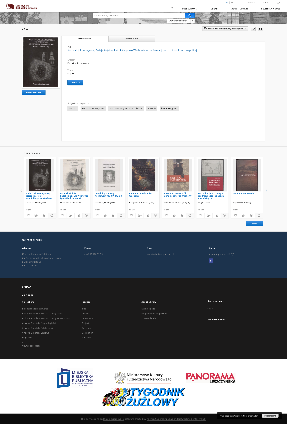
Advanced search (178, 20)
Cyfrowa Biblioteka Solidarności (37, 328)
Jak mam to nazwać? (243, 193)
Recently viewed (271, 8)
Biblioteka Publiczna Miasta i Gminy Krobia (42, 313)
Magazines (27, 337)
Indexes (214, 8)
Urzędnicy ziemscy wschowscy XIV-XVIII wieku (109, 194)
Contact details (149, 318)
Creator (85, 313)
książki (70, 73)
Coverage (86, 328)
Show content (33, 92)
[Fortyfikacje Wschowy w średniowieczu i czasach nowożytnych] (212, 175)
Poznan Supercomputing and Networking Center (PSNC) (176, 419)
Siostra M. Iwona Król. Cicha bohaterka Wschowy (177, 194)
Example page (148, 308)
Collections (189, 8)
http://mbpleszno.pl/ (219, 254)
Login (277, 2)
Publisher (86, 337)
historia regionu (169, 108)
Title (84, 308)
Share (265, 2)
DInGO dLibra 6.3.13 (113, 419)
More (254, 223)
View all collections (31, 345)
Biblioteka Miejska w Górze (35, 308)
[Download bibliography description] (36, 215)
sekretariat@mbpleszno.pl (160, 254)
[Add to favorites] (253, 29)
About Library (240, 8)
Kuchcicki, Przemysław (78, 63)
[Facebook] (211, 260)
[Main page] (172, 8)
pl (232, 2)
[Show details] (51, 215)
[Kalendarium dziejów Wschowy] (143, 175)
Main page (27, 295)
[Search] (190, 15)
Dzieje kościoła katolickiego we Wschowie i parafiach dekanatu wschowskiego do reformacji (74, 195)
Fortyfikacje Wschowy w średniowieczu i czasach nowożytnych (211, 195)
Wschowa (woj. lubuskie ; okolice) (126, 108)
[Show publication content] (44, 215)
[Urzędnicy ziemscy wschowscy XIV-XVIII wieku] (109, 175)
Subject (85, 323)
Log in (210, 308)
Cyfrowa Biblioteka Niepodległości (39, 323)
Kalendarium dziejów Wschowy (140, 194)
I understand (270, 415)
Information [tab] (132, 38)
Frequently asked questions (155, 313)
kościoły (152, 108)
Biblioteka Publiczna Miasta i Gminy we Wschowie (46, 318)
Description (87, 332)
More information (250, 416)
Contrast (251, 2)
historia (73, 108)
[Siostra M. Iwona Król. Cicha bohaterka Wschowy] (178, 175)
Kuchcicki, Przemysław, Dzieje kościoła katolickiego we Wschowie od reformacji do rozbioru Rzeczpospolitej (40, 195)
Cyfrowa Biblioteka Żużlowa (35, 332)
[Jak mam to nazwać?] (247, 175)
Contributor (87, 318)
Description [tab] (84, 38)
